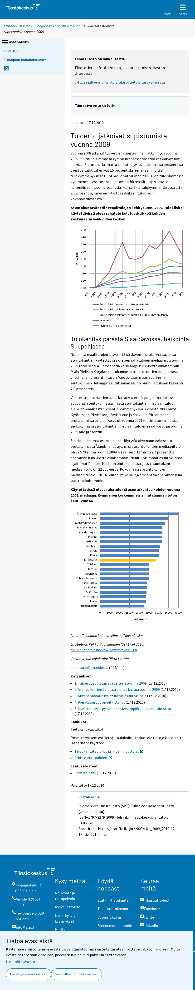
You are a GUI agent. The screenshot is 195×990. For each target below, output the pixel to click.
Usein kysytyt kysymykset (66, 918)
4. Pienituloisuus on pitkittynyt (99, 702)
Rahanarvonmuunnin (115, 925)
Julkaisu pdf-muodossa (89, 667)
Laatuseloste (85, 773)
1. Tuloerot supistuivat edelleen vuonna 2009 (110, 683)
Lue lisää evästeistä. (22, 961)
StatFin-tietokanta (113, 900)
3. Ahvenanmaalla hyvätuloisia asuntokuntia (110, 695)
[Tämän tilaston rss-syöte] (6, 69)
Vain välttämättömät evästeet (76, 974)
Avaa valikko (19, 42)
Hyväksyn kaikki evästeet (28, 974)
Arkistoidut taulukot (91, 757)
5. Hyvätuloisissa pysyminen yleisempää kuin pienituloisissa (122, 708)
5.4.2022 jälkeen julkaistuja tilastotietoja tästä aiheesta (119, 82)
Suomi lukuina (109, 917)
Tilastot (24, 26)
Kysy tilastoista (67, 907)
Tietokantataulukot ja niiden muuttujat (106, 751)
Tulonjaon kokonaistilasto (53, 26)
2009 (79, 26)
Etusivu (9, 26)
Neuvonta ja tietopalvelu (65, 896)
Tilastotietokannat (113, 908)
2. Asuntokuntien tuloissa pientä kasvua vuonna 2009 (117, 689)
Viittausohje (89, 797)
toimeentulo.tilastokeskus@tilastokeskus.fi (104, 649)
